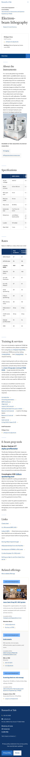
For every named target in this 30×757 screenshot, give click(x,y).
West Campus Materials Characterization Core (10, 653)
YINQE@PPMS (19, 354)
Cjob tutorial (5, 420)
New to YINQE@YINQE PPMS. (17, 350)
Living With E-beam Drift (9, 422)
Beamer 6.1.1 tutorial (7, 415)
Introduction (5, 397)
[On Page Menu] (28, 56)
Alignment (5, 404)
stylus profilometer (10, 449)
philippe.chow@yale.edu (12, 41)
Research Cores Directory (10, 27)
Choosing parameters (8, 399)
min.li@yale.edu (9, 665)
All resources (6, 729)
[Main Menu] (28, 2)
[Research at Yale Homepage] (7, 2)
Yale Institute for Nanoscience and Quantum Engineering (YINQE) (13, 689)
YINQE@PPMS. (6, 354)
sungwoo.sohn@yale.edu (11, 698)
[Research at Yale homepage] (9, 711)
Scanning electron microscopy (13, 677)
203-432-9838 (7, 715)
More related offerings (8, 573)
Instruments (7, 639)
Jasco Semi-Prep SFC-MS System (14, 602)
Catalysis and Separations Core (12, 618)
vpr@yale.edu (6, 719)
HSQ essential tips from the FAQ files (12, 545)
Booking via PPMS (9, 627)
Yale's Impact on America (8, 736)
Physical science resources (12, 155)
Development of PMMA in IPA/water (12, 549)
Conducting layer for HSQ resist (11, 553)
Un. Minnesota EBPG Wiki (9, 527)
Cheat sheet (5, 523)
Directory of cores (7, 726)
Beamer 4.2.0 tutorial (8, 411)
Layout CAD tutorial (8, 406)
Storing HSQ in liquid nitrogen (10, 541)
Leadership (5, 732)
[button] (17, 752)
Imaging (6, 151)
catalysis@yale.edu (10, 624)
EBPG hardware (6, 402)
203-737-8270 (8, 662)
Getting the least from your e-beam (12, 408)
